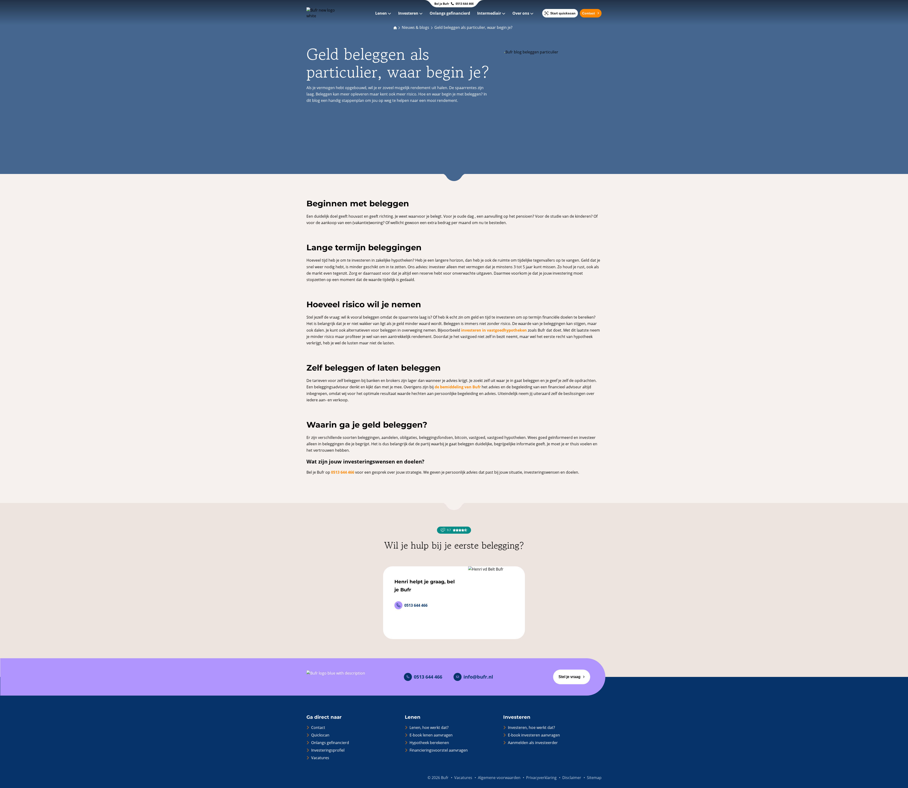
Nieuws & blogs (415, 27)
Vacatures (320, 757)
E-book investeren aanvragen (534, 735)
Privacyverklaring (541, 777)
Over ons (521, 13)
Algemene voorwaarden (499, 777)
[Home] (395, 27)
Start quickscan (563, 13)
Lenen (381, 13)
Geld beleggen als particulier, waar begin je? (473, 27)
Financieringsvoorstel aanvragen (439, 750)
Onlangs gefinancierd (450, 13)
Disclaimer (571, 777)
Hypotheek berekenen (429, 742)
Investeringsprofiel (328, 750)
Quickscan (320, 735)
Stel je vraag (570, 677)
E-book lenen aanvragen (431, 735)
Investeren (408, 13)
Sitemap (594, 777)
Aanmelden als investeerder (533, 742)
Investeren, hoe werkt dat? (531, 727)
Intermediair (489, 13)
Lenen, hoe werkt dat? (429, 727)
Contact (588, 13)
